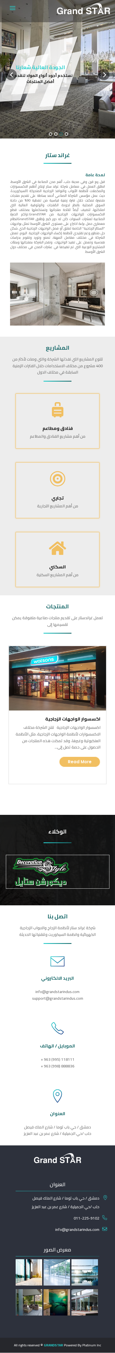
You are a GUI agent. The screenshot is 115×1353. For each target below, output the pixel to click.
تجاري (57, 498)
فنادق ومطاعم (57, 428)
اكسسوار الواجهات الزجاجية (72, 719)
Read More (80, 762)
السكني (57, 567)
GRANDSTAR (53, 1345)
